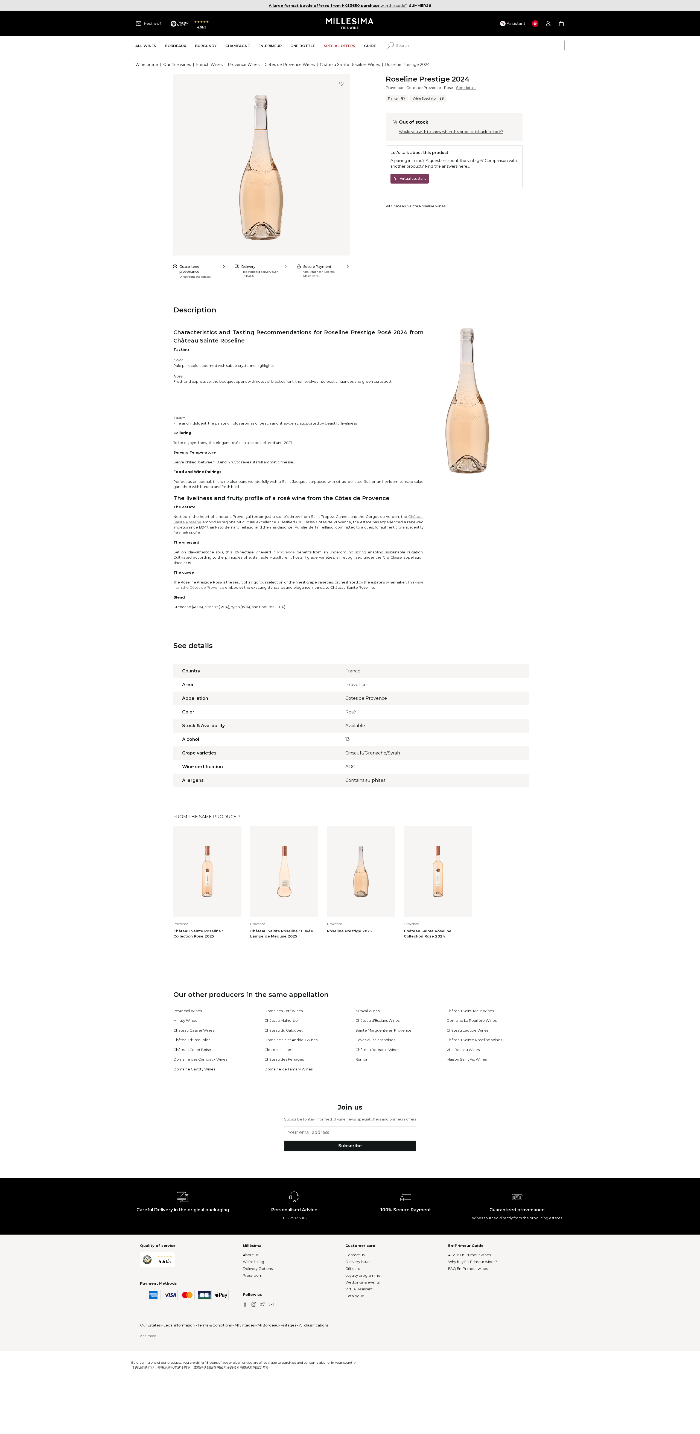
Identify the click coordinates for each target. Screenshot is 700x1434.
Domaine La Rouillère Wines (472, 1020)
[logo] (350, 23)
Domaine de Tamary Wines (288, 1069)
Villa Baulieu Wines (463, 1049)
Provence (394, 87)
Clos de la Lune (277, 1049)
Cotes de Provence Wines (290, 64)
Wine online (146, 64)
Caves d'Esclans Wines (375, 1040)
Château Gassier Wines (193, 1030)
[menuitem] (145, 46)
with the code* (338, 5)
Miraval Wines (367, 1011)
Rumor (361, 1059)
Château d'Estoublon (192, 1040)
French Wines (209, 64)
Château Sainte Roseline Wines (350, 64)
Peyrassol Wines (187, 1011)
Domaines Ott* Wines (283, 1011)
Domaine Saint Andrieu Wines (290, 1040)
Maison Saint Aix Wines (467, 1059)
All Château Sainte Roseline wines (415, 206)
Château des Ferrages (284, 1059)
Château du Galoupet (283, 1030)
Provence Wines (243, 64)
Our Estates (150, 1325)
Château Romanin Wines (377, 1049)
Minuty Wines (185, 1020)
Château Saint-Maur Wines (470, 1011)
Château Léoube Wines (467, 1030)
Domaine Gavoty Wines (194, 1069)
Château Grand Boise (192, 1049)
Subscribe (350, 1145)
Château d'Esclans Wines (377, 1020)
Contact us (354, 1255)
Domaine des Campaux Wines (200, 1059)
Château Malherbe (281, 1020)
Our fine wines (177, 64)
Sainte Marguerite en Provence (383, 1030)
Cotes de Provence (423, 87)
